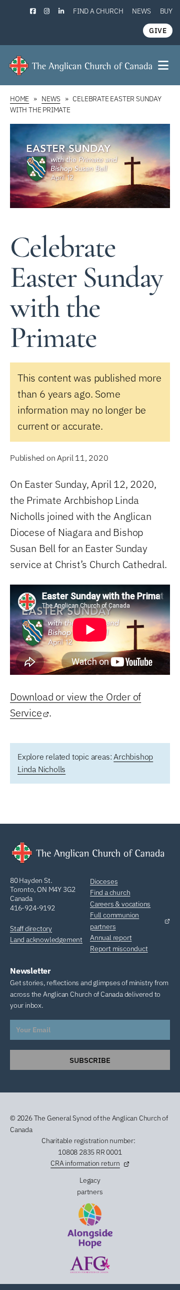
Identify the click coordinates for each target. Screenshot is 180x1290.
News (141, 11)
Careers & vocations (120, 903)
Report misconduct (119, 948)
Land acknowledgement (46, 939)
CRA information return (85, 1163)
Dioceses (104, 881)
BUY (166, 11)
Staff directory (31, 928)
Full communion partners (114, 920)
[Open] (164, 65)
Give (157, 30)
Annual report (111, 937)
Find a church (98, 11)
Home (19, 98)
